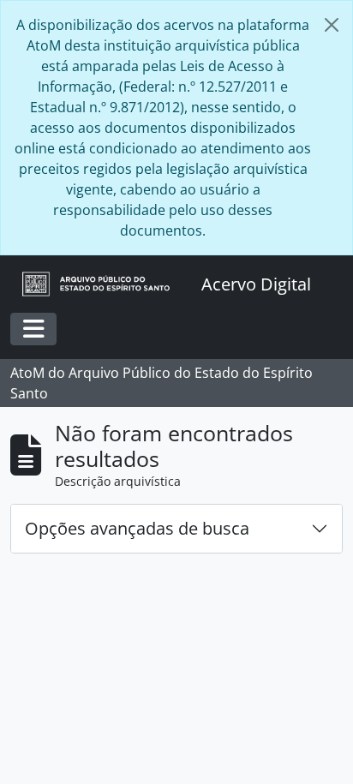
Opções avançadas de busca (137, 528)
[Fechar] (331, 25)
